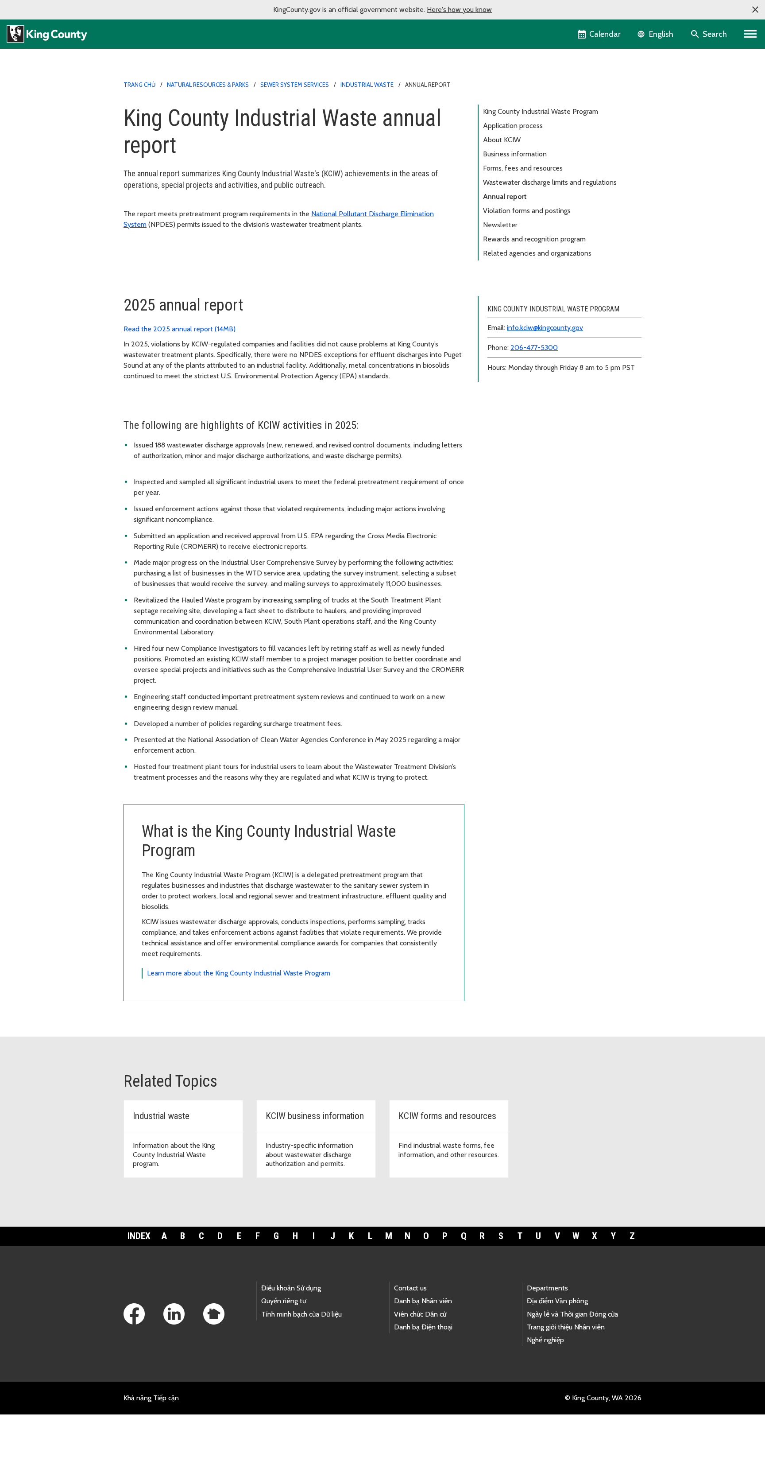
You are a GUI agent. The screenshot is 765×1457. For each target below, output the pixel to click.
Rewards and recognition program (534, 239)
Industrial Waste (367, 84)
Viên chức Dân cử (420, 1314)
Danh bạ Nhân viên (423, 1301)
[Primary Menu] (750, 34)
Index (139, 1236)
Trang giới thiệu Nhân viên (566, 1327)
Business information (515, 154)
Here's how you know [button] (459, 9)
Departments (547, 1288)
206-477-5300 (534, 347)
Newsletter (500, 225)
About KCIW (502, 140)
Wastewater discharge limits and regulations (550, 182)
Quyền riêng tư (283, 1301)
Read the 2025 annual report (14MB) (180, 329)
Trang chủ (139, 84)
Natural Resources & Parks (208, 84)
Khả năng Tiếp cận (151, 1398)
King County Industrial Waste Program (540, 111)
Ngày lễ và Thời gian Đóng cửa (572, 1314)
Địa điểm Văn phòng (557, 1301)
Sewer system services (294, 84)
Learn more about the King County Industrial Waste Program (238, 973)
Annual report (505, 196)
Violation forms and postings (527, 210)
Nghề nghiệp (545, 1340)
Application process (513, 125)
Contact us (410, 1288)
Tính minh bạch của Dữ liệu (301, 1314)
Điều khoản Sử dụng (291, 1288)
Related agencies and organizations (537, 253)
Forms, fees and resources (523, 168)
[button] (755, 9)
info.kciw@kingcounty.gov (545, 327)
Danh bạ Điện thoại (423, 1327)
